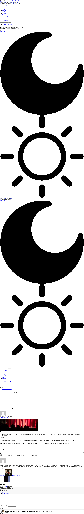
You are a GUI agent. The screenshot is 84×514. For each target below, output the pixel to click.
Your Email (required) (3, 453)
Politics (5, 406)
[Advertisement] (42, 400)
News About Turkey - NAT (4, 417)
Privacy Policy (12, 0)
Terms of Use (17, 0)
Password (1, 508)
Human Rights (2, 406)
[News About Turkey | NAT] (10, 3)
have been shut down (18, 445)
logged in (5, 486)
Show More (5, 30)
